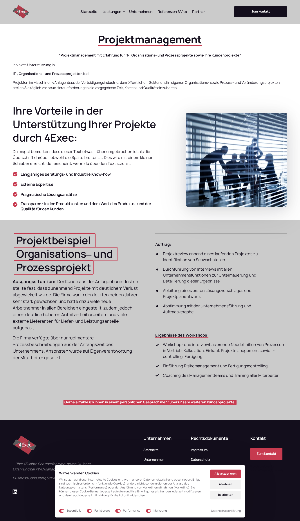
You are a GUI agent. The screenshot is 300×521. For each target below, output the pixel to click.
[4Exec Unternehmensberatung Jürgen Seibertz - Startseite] (21, 11)
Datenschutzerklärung (226, 511)
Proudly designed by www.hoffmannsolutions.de (266, 468)
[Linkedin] (16, 491)
